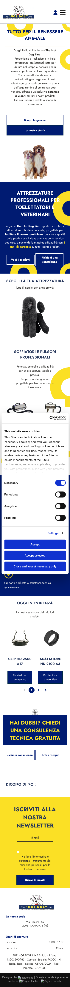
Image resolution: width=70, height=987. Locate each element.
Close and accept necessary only (35, 566)
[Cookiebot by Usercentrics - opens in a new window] (50, 418)
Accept (35, 544)
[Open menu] (63, 12)
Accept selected (35, 555)
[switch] (60, 495)
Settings (53, 533)
